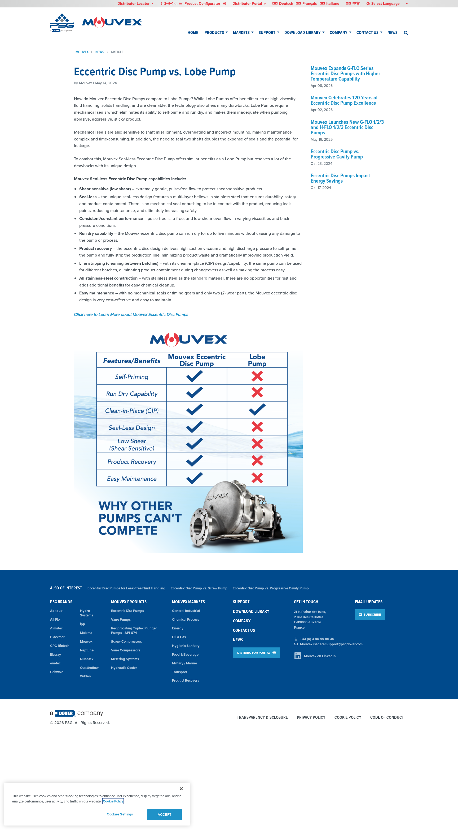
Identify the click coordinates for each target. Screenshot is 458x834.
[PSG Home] (64, 22)
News (392, 32)
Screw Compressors (126, 641)
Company (338, 32)
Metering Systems (125, 658)
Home (193, 32)
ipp (82, 623)
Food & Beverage (185, 654)
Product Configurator (202, 3)
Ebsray (55, 654)
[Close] (181, 789)
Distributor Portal (247, 3)
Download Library (302, 32)
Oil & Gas (179, 636)
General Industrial (186, 610)
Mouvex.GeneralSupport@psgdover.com (331, 644)
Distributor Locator (134, 3)
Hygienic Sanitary (186, 645)
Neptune (87, 650)
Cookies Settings (120, 814)
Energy (177, 628)
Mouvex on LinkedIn (320, 656)
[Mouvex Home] (112, 22)
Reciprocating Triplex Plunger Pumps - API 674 (134, 630)
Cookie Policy (347, 717)
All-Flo (55, 619)
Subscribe (372, 614)
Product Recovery (185, 680)
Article (117, 52)
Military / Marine (184, 663)
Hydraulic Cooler (124, 667)
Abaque (56, 610)
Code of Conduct (387, 717)
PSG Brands (61, 602)
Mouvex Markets (188, 602)
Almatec (56, 628)
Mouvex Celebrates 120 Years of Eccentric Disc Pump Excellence (344, 100)
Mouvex (82, 52)
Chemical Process (185, 619)
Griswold (57, 671)
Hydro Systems (86, 613)
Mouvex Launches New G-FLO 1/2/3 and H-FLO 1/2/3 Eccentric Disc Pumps (347, 127)
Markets (241, 32)
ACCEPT (164, 814)
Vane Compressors (125, 650)
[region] (97, 804)
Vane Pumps (121, 619)
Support (267, 32)
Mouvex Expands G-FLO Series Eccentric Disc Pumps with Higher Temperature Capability (345, 73)
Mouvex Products (129, 602)
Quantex (87, 658)
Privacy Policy (311, 717)
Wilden (85, 676)
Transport (179, 671)
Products (214, 32)
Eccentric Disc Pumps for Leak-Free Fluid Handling (126, 588)
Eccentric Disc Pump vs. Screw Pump (199, 588)
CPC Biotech (59, 645)
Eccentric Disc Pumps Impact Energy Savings (340, 178)
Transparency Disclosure (262, 717)
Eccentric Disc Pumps (127, 610)
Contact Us (367, 32)
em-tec (55, 663)
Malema (86, 632)
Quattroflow (89, 667)
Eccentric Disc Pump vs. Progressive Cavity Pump (337, 154)
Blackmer (57, 636)
